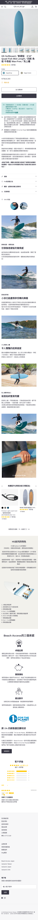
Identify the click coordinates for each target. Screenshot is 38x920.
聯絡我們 (29, 3)
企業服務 (4, 833)
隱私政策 (4, 827)
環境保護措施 (5, 847)
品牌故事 (4, 844)
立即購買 (19, 96)
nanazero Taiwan (6, 864)
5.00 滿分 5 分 (24, 765)
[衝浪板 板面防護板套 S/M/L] (28, 497)
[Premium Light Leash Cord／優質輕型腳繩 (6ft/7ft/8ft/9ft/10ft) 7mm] (9, 497)
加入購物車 (19, 89)
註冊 (5, 892)
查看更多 (6, 751)
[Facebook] (2, 898)
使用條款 (4, 830)
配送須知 (4, 821)
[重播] (19, 423)
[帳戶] (32, 7)
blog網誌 (4, 852)
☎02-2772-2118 (6, 835)
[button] (5, 65)
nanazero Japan (6, 867)
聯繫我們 (4, 850)
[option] (19, 27)
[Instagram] (5, 898)
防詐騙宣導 (4, 818)
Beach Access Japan (7, 861)
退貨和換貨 (4, 824)
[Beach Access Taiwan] (19, 6)
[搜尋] (6, 7)
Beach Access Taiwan (10, 912)
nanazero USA (5, 869)
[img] (5, 790)
